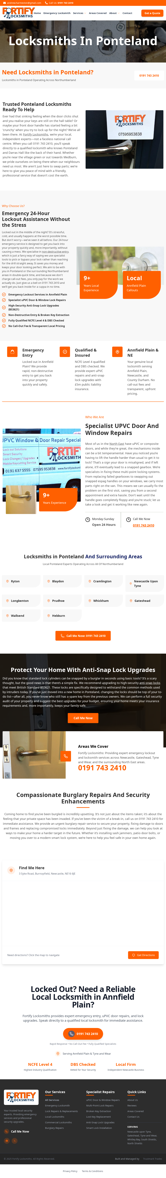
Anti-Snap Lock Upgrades (100, 1122)
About (113, 13)
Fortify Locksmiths (35, 134)
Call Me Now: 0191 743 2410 (86, 636)
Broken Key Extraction (98, 1111)
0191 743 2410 (65, 2)
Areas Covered (98, 13)
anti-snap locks (149, 683)
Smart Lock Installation (99, 1127)
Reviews (131, 1105)
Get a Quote (152, 13)
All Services (52, 1100)
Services (78, 13)
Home (37, 13)
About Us (132, 1100)
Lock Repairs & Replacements (61, 1111)
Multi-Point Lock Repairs (99, 1105)
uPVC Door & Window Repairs (103, 1100)
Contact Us (133, 1116)
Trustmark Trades (152, 1158)
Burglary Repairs (54, 1127)
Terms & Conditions (92, 1171)
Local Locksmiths (54, 1116)
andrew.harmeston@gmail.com (24, 2)
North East (116, 444)
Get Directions (146, 955)
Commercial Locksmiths (58, 1122)
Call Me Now (83, 718)
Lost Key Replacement (98, 1116)
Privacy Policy (70, 1171)
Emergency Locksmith (57, 13)
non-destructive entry (55, 251)
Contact (127, 13)
